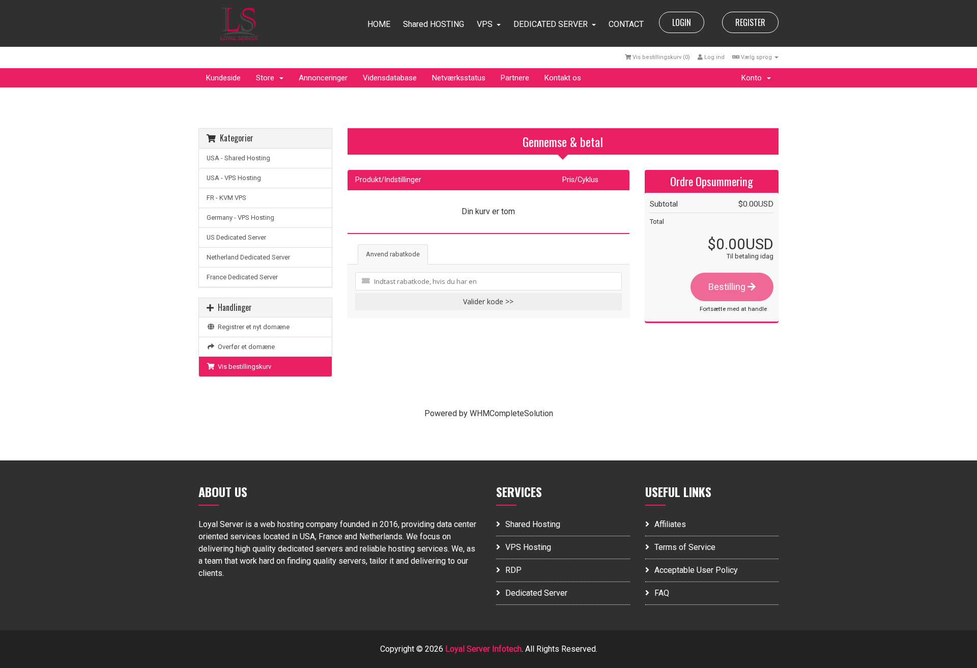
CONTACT (626, 24)
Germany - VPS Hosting (240, 217)
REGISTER (750, 22)
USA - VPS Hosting (234, 178)
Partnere (515, 77)
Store (267, 77)
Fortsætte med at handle (733, 308)
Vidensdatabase (390, 77)
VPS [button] (485, 24)
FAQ (661, 593)
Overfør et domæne (245, 347)
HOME (378, 24)
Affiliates (670, 524)
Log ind (714, 57)
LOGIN (681, 22)
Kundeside (223, 77)
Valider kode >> (488, 301)
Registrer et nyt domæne (252, 327)
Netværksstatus (458, 77)
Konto (753, 77)
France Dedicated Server (242, 277)
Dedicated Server (536, 593)
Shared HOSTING (433, 24)
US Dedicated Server (236, 237)
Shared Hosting (532, 524)
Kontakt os (562, 77)
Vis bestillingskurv (243, 366)
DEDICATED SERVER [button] (550, 24)
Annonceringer (323, 77)
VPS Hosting (528, 547)
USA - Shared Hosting (238, 158)
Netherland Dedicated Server (248, 257)
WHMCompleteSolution (511, 413)
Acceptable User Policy (696, 570)
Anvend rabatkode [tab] (393, 254)
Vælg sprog (756, 57)
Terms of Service (684, 547)
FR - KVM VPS (226, 197)
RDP (513, 570)
